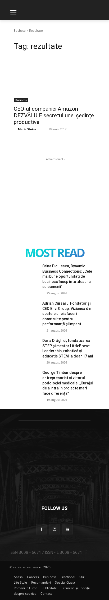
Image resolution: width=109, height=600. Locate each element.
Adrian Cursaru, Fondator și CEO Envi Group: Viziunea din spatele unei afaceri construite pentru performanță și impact (66, 313)
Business (21, 100)
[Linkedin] (67, 529)
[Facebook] (41, 529)
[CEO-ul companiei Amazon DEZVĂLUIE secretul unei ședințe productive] (54, 82)
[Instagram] (54, 529)
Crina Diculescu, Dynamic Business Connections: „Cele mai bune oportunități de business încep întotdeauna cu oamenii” (67, 276)
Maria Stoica (27, 129)
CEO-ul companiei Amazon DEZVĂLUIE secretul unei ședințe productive (54, 115)
